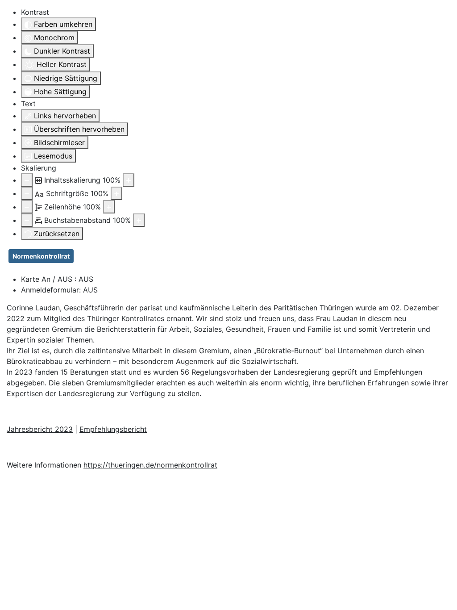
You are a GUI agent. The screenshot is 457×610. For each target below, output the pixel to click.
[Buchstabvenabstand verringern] (27, 220)
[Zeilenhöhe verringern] (27, 206)
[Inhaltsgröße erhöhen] (128, 180)
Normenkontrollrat (41, 256)
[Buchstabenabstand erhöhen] (139, 220)
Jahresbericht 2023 (40, 429)
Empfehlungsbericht (113, 429)
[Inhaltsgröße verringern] (27, 180)
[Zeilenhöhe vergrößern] (109, 206)
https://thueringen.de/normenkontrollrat (150, 464)
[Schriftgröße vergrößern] (116, 193)
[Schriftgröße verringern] (27, 193)
